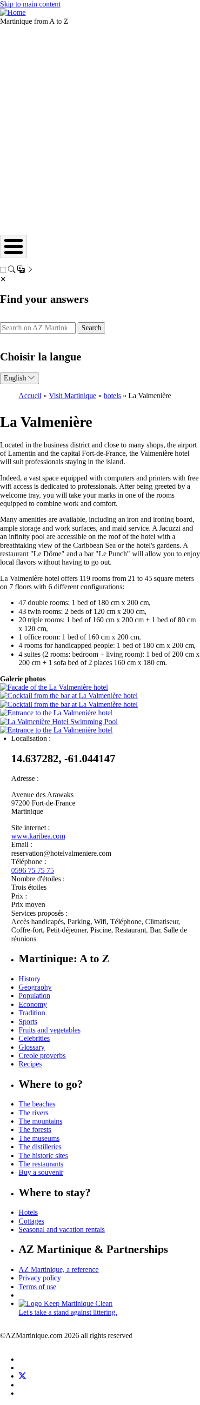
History (29, 979)
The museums (39, 1138)
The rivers (33, 1113)
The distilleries (40, 1147)
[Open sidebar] (21, 270)
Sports (28, 1021)
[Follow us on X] (22, 1376)
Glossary (32, 1047)
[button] (54, 687)
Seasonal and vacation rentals (62, 1229)
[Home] (13, 12)
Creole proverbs (42, 1055)
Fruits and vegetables (49, 1030)
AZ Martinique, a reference (59, 1269)
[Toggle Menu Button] (13, 246)
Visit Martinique (72, 396)
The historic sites (43, 1155)
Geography (35, 987)
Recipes (30, 1064)
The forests (35, 1129)
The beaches (37, 1104)
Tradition (32, 1013)
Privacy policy (40, 1278)
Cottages (31, 1221)
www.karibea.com (38, 836)
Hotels (28, 1212)
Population (34, 995)
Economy (33, 1004)
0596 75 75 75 (32, 870)
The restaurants (41, 1164)
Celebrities (34, 1038)
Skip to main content (30, 4)
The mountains (40, 1121)
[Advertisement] (100, 130)
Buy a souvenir (41, 1172)
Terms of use (37, 1287)
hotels (112, 396)
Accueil (30, 396)
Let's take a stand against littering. (68, 1312)
